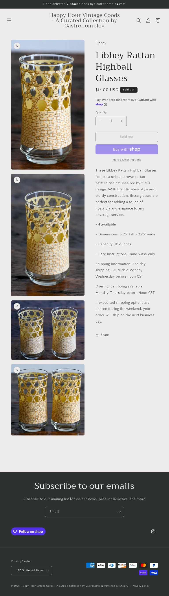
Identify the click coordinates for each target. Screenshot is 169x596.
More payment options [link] (127, 159)
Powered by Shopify (116, 586)
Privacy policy (140, 586)
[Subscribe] (119, 512)
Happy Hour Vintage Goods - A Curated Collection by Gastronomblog (63, 586)
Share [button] (105, 335)
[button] (9, 20)
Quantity (101, 112)
